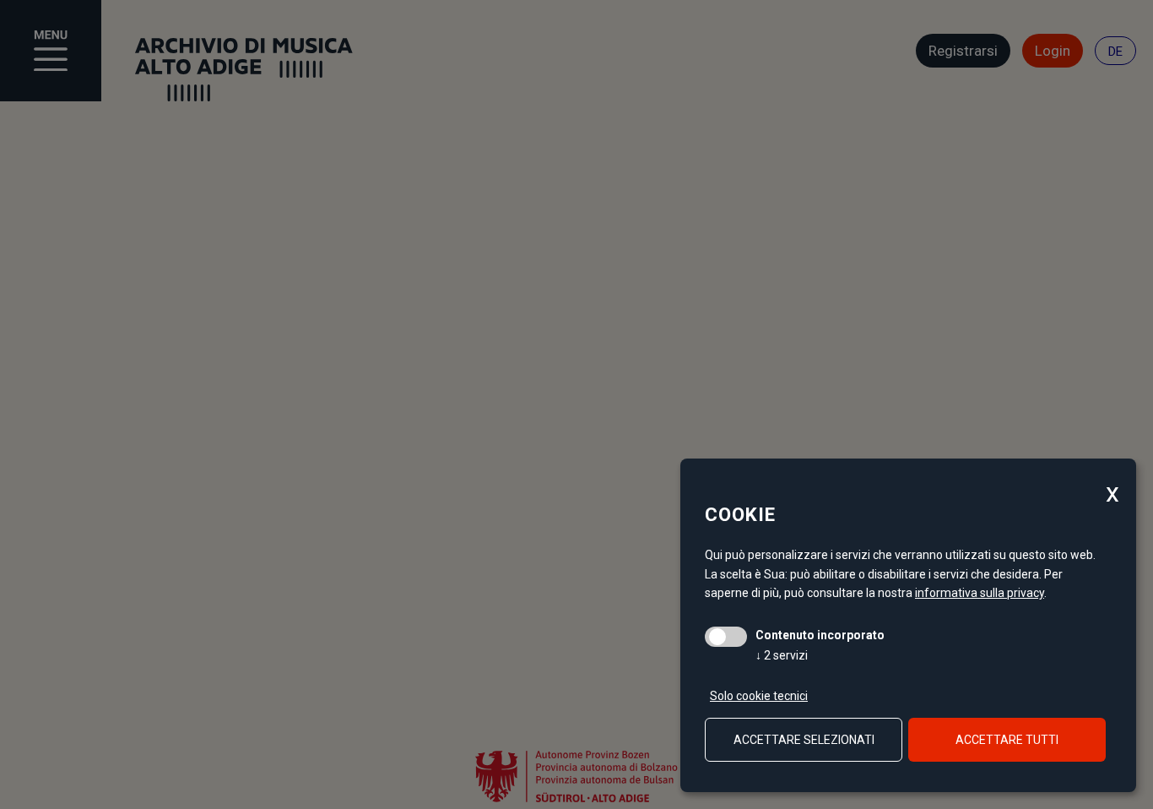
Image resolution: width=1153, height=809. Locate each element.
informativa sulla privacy (979, 593)
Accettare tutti (1006, 740)
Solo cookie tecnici (759, 696)
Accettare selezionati (803, 740)
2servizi (781, 655)
